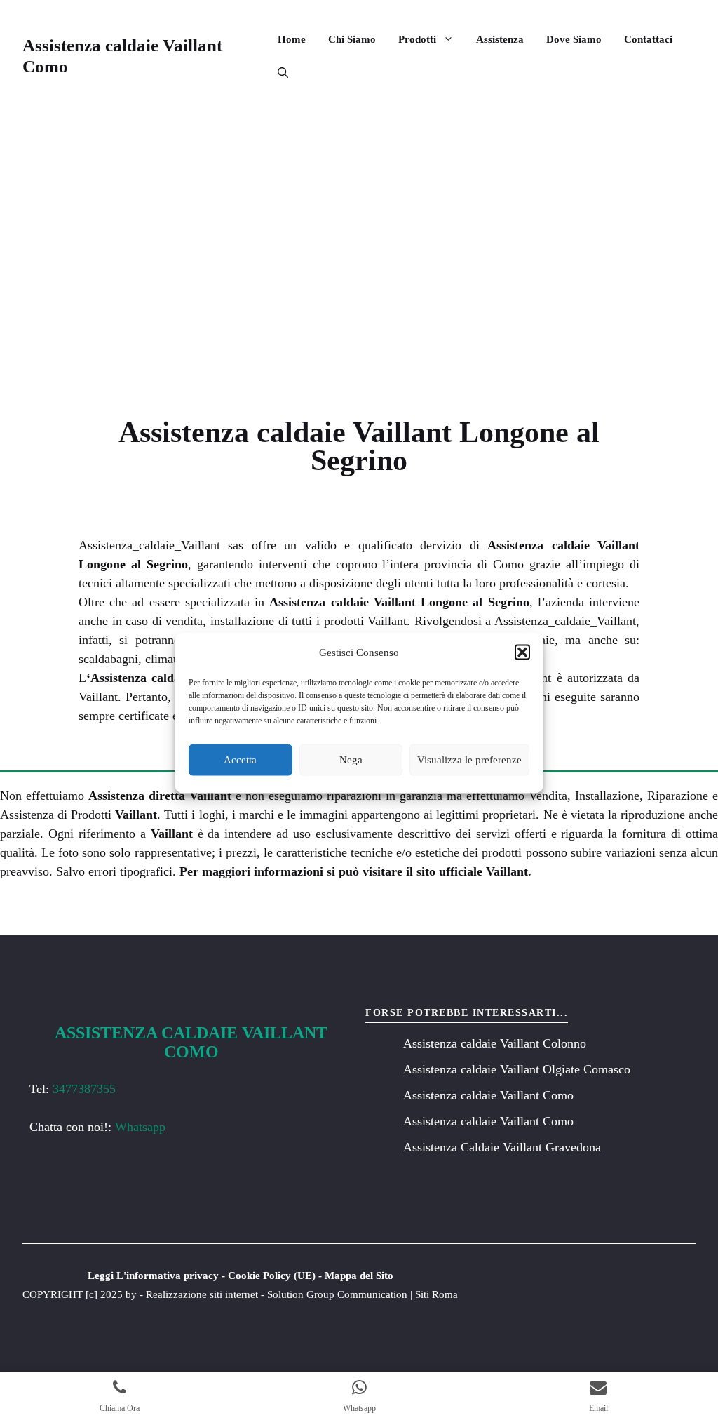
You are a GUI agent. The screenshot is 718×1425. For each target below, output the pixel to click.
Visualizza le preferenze (469, 759)
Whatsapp (140, 1127)
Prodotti (417, 39)
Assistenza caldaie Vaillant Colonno (494, 1043)
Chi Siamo (352, 39)
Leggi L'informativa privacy (153, 1275)
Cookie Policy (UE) (272, 1275)
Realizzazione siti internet (202, 1294)
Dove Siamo (574, 39)
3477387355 (84, 1089)
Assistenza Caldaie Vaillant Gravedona (502, 1147)
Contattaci (648, 39)
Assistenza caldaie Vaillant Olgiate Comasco (516, 1069)
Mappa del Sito (359, 1275)
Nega (351, 759)
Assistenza (500, 39)
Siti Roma (436, 1294)
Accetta (240, 759)
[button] (522, 652)
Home (292, 39)
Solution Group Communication (337, 1294)
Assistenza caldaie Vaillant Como (488, 1095)
